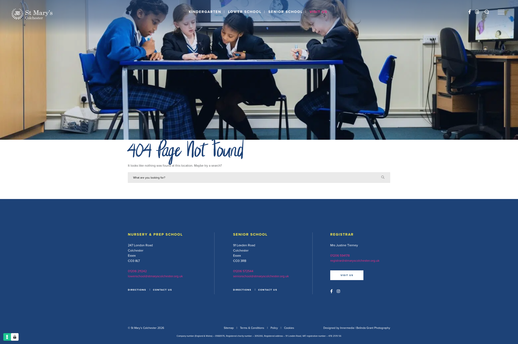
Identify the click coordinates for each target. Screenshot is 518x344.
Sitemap (229, 328)
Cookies (289, 328)
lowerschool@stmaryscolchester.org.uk (155, 276)
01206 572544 (243, 271)
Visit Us (318, 11)
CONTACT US (162, 289)
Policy (274, 328)
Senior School (285, 11)
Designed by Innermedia (338, 328)
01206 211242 (137, 271)
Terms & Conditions (252, 328)
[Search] (487, 12)
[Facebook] (469, 12)
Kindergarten (205, 11)
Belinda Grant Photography (373, 328)
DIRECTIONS (137, 289)
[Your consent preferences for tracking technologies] (15, 337)
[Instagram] (477, 12)
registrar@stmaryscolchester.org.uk (354, 260)
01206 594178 (340, 255)
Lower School (244, 11)
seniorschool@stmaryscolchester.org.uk (261, 276)
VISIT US (347, 275)
